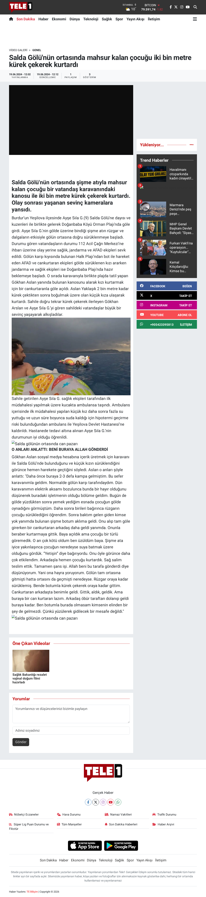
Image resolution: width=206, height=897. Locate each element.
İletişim (154, 19)
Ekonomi (59, 19)
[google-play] (121, 845)
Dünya (75, 19)
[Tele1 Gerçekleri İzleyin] (20, 7)
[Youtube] (110, 802)
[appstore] (85, 845)
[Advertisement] (167, 110)
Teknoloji (90, 19)
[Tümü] (192, 145)
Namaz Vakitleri (121, 814)
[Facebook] (88, 802)
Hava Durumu (71, 814)
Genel (36, 50)
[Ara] (195, 7)
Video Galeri (18, 50)
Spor (119, 19)
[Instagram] (103, 802)
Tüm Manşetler (72, 824)
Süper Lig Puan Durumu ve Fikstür (29, 827)
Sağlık (107, 19)
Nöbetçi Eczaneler (26, 814)
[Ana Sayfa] (12, 18)
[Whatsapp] (118, 802)
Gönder (21, 742)
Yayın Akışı (135, 19)
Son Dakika (25, 19)
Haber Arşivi (166, 824)
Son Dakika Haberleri (123, 824)
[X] (95, 802)
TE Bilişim (32, 891)
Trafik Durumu (166, 814)
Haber (43, 19)
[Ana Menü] (195, 18)
